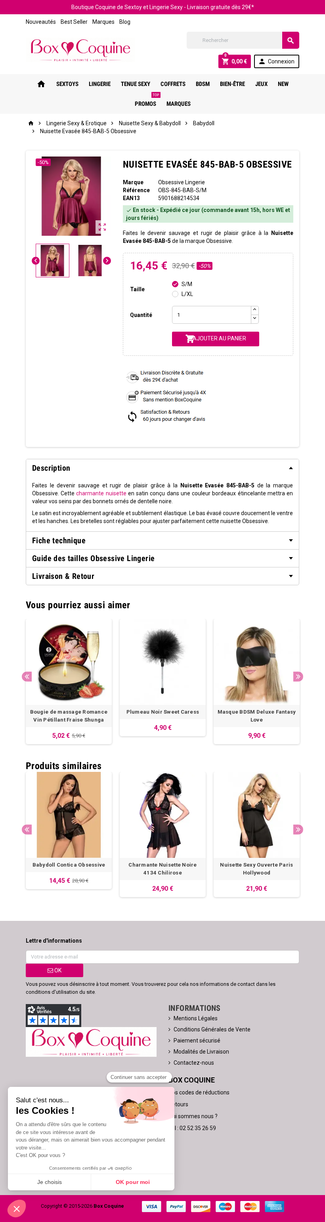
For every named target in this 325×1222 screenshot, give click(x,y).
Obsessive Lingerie (181, 182)
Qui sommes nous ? (193, 1116)
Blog (124, 22)
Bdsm (203, 84)
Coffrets (173, 84)
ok (57, 970)
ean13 (131, 198)
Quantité (141, 315)
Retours (178, 1104)
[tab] (162, 468)
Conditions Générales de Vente (212, 1029)
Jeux (261, 84)
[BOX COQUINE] (80, 49)
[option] (69, 681)
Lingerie (100, 84)
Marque (133, 182)
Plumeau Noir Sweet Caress (162, 712)
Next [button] (298, 677)
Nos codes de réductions (198, 1092)
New (283, 84)
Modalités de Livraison (201, 1051)
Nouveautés (41, 22)
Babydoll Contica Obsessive (68, 865)
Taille (137, 289)
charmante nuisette (101, 493)
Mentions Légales (196, 1018)
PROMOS (147, 100)
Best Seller (74, 22)
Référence (136, 190)
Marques (103, 22)
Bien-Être (232, 84)
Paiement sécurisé (197, 1040)
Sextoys (67, 84)
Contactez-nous (194, 1063)
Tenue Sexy (135, 84)
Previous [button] (27, 677)
